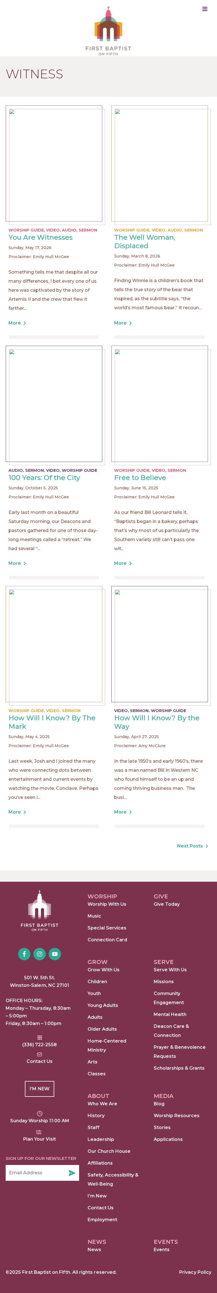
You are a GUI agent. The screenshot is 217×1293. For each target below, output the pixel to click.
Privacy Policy (195, 1272)
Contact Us (101, 1207)
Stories (162, 1127)
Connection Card (107, 939)
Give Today (167, 904)
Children (97, 981)
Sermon (88, 230)
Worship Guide (26, 230)
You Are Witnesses (40, 237)
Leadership (101, 1139)
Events (162, 1249)
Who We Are (102, 1103)
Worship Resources (176, 1115)
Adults (95, 1017)
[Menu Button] (204, 9)
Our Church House (109, 1151)
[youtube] (55, 954)
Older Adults (102, 1029)
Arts (92, 1062)
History (96, 1115)
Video (53, 230)
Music (94, 916)
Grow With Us (104, 969)
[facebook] (24, 954)
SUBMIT (72, 1173)
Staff (93, 1127)
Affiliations (100, 1163)
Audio (69, 230)
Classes (97, 1073)
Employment (102, 1219)
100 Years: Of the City (44, 477)
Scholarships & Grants (179, 1068)
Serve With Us (170, 969)
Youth (94, 993)
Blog (159, 1103)
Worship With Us (107, 904)
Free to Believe (140, 477)
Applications (168, 1139)
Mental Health (170, 1014)
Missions (164, 981)
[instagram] (39, 954)
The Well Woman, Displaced (144, 241)
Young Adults (103, 1005)
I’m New (97, 1196)
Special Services (107, 928)
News (94, 1249)
